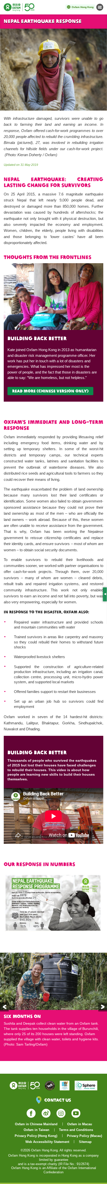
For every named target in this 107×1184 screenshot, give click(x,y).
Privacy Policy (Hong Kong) (36, 1136)
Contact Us (57, 1100)
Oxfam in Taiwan (36, 1130)
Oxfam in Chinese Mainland (36, 1124)
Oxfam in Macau (79, 1124)
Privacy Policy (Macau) (84, 1136)
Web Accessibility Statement (47, 1142)
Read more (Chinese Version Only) (50, 390)
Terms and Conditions (76, 1130)
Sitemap (85, 1142)
